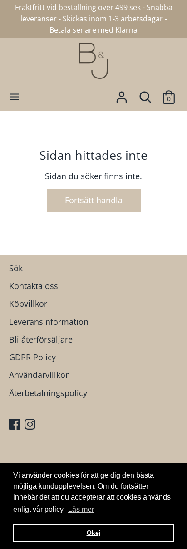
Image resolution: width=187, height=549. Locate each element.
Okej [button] (94, 532)
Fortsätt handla (94, 200)
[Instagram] (31, 425)
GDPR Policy (32, 357)
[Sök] (145, 94)
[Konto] (122, 94)
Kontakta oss (33, 285)
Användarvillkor (39, 374)
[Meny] (14, 97)
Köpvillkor (28, 303)
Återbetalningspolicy (48, 392)
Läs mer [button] (81, 509)
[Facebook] (15, 425)
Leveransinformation (49, 321)
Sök (16, 268)
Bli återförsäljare (41, 339)
